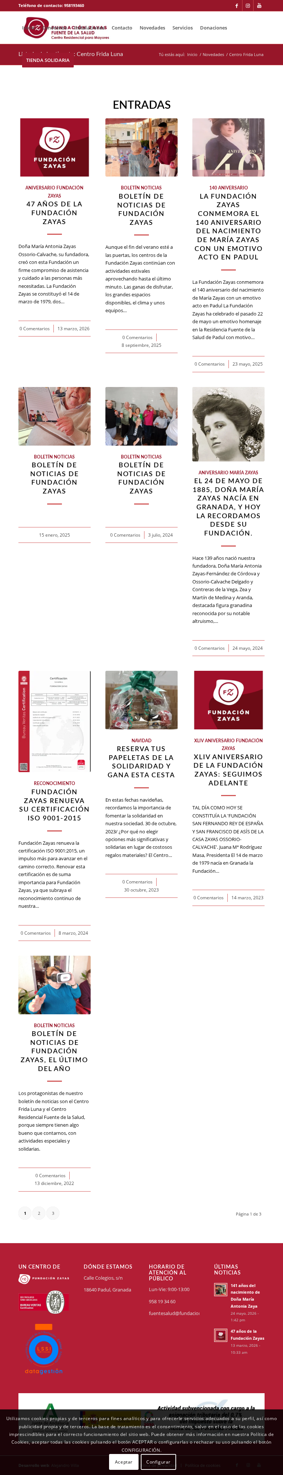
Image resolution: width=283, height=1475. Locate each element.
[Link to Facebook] (236, 5)
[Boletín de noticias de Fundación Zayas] (141, 147)
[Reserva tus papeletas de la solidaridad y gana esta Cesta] (141, 700)
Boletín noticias (141, 188)
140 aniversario (228, 188)
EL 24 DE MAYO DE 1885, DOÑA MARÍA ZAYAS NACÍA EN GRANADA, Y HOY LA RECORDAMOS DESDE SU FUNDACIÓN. (228, 507)
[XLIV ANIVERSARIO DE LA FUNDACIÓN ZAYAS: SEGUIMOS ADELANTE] (228, 700)
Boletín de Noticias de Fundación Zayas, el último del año (54, 1052)
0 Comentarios (35, 328)
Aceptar (124, 1462)
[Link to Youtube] (259, 5)
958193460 (74, 5)
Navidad (141, 741)
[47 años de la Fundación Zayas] (54, 147)
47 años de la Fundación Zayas (55, 213)
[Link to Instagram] (247, 5)
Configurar (158, 1462)
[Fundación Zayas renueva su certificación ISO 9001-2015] (54, 721)
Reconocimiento (54, 784)
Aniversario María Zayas (228, 473)
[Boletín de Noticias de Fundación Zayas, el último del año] (54, 985)
